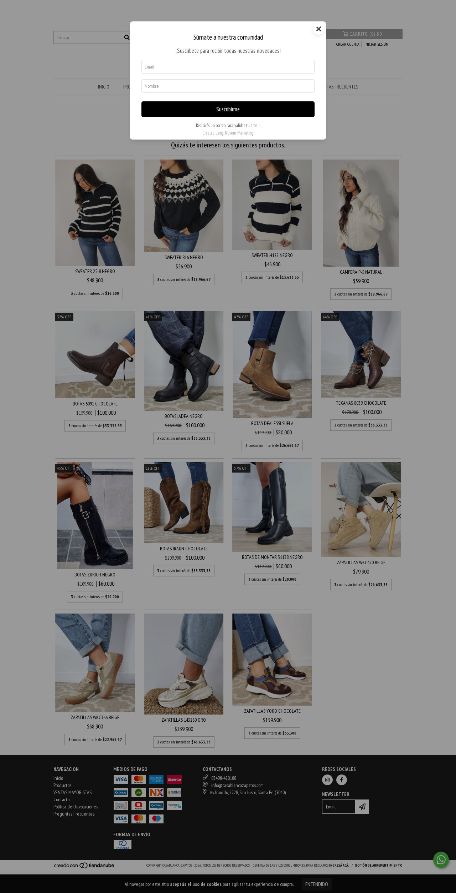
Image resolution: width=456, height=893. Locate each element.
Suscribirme (228, 109)
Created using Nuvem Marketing (228, 133)
